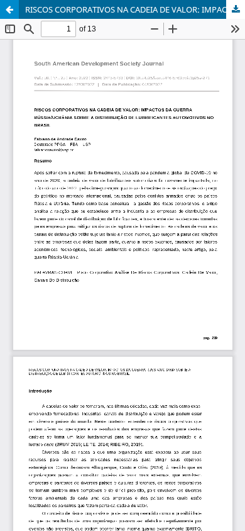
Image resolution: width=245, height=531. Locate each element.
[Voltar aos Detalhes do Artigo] (9, 9)
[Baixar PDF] (235, 9)
